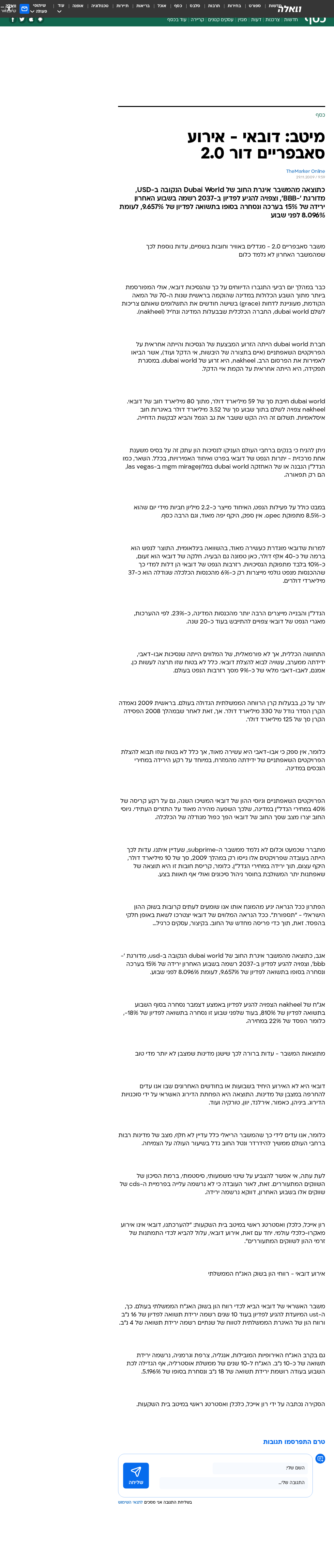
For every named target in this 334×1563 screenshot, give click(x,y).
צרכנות (273, 20)
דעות (256, 20)
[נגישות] (9, 9)
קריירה (197, 20)
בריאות (143, 6)
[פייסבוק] (13, 19)
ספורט (255, 6)
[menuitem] (251, 9)
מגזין (242, 20)
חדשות (291, 20)
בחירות (234, 6)
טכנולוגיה (100, 6)
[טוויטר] (22, 19)
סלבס (195, 6)
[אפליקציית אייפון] (31, 19)
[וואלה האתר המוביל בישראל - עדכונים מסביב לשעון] (289, 9)
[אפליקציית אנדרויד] (40, 19)
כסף (178, 6)
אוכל (162, 6)
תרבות (214, 6)
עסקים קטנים (221, 20)
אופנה (78, 6)
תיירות (122, 6)
